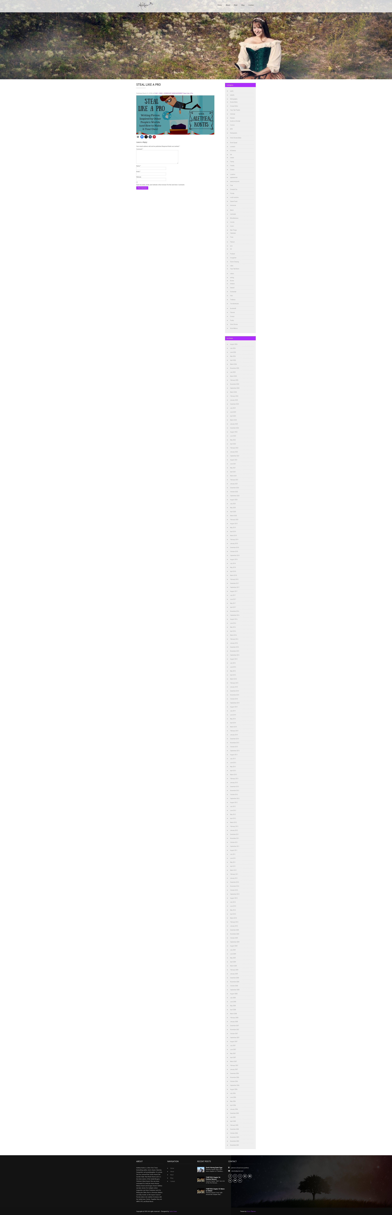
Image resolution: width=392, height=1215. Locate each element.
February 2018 (234, 579)
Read (235, 5)
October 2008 (234, 986)
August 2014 (233, 707)
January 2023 (234, 424)
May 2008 (233, 1005)
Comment (139, 149)
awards (232, 95)
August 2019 (233, 523)
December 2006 (234, 1073)
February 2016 (234, 639)
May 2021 (233, 468)
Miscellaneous (234, 218)
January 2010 (234, 926)
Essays (232, 316)
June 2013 (233, 762)
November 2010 (234, 886)
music (232, 226)
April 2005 (233, 1121)
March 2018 (233, 575)
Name (138, 166)
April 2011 (233, 866)
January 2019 (234, 543)
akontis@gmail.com (237, 1171)
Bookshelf (233, 308)
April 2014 (233, 723)
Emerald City (233, 189)
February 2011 (234, 874)
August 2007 (233, 1041)
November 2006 (234, 1077)
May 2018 (233, 567)
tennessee (233, 205)
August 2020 (233, 499)
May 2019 (233, 527)
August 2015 (233, 659)
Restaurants (233, 133)
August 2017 (233, 591)
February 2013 (234, 778)
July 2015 (233, 663)
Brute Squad (233, 142)
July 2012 (233, 806)
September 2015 (234, 655)
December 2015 (234, 647)
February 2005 (234, 1125)
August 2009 (233, 946)
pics (231, 246)
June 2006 (233, 1097)
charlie (232, 157)
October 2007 (234, 1033)
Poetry (232, 320)
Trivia (231, 237)
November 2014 (234, 695)
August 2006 (233, 1089)
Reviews (232, 118)
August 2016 (233, 619)
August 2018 (233, 559)
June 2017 (233, 599)
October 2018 (234, 551)
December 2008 (234, 978)
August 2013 (233, 754)
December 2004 (234, 1129)
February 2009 (234, 970)
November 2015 (234, 651)
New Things (233, 230)
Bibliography (233, 99)
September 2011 (234, 846)
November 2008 (234, 982)
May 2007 (233, 1053)
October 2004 (234, 1133)
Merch (232, 210)
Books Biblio (234, 102)
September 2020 (234, 496)
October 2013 (234, 747)
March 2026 (233, 364)
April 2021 (233, 472)
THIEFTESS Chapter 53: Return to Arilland (215, 1190)
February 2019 (234, 539)
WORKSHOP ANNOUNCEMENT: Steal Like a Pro (178, 93)
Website (138, 177)
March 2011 (233, 870)
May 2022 (233, 440)
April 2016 (233, 631)
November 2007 (234, 1029)
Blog (242, 5)
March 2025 (233, 376)
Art (231, 249)
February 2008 (234, 1017)
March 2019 (233, 535)
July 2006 (233, 1093)
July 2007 (233, 1045)
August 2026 (233, 344)
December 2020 (234, 488)
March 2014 (233, 727)
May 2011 (233, 862)
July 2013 (233, 758)
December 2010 (234, 882)
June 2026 (233, 352)
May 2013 (233, 766)
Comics (232, 125)
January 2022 (234, 452)
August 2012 (233, 802)
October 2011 (234, 842)
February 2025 (234, 380)
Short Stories (234, 324)
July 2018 (233, 563)
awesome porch (234, 181)
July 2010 (233, 902)
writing (232, 277)
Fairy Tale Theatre (235, 110)
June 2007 (233, 1049)
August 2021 (233, 460)
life (231, 154)
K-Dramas (233, 150)
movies (232, 222)
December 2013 (234, 739)
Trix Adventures (234, 303)
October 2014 (234, 699)
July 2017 (233, 595)
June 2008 (233, 1002)
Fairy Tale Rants (234, 269)
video (231, 266)
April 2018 (233, 571)
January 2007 (234, 1069)
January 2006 (234, 1109)
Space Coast (233, 201)
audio (231, 91)
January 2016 (234, 643)
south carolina (234, 197)
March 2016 (233, 635)
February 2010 (234, 922)
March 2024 (233, 392)
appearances (233, 177)
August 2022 (233, 432)
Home (220, 5)
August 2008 (233, 994)
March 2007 (233, 1061)
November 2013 (234, 743)
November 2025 (234, 368)
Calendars (233, 233)
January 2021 (234, 484)
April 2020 (233, 511)
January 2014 (234, 735)
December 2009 (234, 930)
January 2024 (234, 400)
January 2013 (234, 782)
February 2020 (234, 519)
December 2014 (234, 691)
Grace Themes (251, 1211)
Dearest (232, 288)
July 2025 (233, 372)
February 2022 (234, 448)
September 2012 (234, 798)
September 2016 (234, 615)
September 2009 (234, 942)
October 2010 (234, 890)
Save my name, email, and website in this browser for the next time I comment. (160, 185)
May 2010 (233, 910)
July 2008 (233, 998)
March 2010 (233, 918)
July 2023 (233, 408)
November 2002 (234, 1141)
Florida (232, 193)
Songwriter (233, 258)
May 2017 (233, 603)
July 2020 (233, 503)
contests (232, 146)
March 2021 (233, 476)
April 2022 (233, 444)
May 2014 (233, 719)
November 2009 (234, 934)
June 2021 (233, 464)
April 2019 (233, 531)
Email (138, 171)
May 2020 (233, 507)
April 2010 (233, 914)
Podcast (232, 254)
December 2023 (234, 404)
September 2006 (234, 1085)
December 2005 (234, 1113)
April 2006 (233, 1105)
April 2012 (233, 818)
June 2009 (233, 954)
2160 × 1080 (158, 93)
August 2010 (233, 898)
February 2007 (234, 1065)
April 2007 (233, 1057)
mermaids (233, 214)
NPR (231, 129)
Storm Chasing (234, 262)
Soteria (232, 169)
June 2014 (233, 715)
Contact (251, 5)
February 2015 (234, 683)
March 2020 (233, 515)
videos (232, 273)
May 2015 (233, 671)
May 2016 (233, 627)
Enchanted (233, 291)
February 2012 (234, 826)
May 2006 (233, 1101)
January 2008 (234, 1021)
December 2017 (234, 583)
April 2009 (233, 962)
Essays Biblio (234, 106)
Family (232, 161)
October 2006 (234, 1081)
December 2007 (234, 1025)
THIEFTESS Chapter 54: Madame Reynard (213, 1178)
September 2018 (234, 555)
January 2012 (234, 830)
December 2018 (234, 547)
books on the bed (235, 121)
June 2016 (233, 623)
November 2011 (234, 838)
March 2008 (233, 1013)
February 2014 (234, 731)
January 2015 (234, 687)
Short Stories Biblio (235, 138)
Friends (232, 165)
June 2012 (233, 810)
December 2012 (234, 786)
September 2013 (234, 750)
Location (232, 174)
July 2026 (233, 348)
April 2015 (233, 675)
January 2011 (234, 878)
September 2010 (234, 894)
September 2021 (234, 456)
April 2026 (233, 360)
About (228, 5)
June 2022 (233, 436)
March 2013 (233, 774)
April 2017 (233, 607)
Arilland (232, 284)
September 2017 (234, 587)
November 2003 (234, 1137)
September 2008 (234, 990)
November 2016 (234, 611)
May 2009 (233, 958)
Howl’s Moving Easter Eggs (214, 1167)
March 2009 (233, 966)
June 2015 (233, 667)
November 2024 (234, 384)
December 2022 (234, 428)
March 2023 (233, 420)
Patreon (232, 242)
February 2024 (234, 396)
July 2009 (233, 950)
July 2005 (233, 1117)
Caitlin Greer (173, 1211)
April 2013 (233, 770)
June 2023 (233, 412)
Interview (232, 114)
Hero (231, 295)
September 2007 (234, 1037)
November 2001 (234, 1145)
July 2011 (233, 854)
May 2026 (233, 356)
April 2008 (233, 1009)
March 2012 (233, 822)
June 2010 (233, 906)
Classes (232, 312)
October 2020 (234, 492)
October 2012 (234, 794)
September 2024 (234, 388)
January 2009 (234, 974)
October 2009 (234, 938)
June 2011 (233, 858)
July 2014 (233, 711)
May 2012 (233, 814)
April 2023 (233, 416)
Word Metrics (234, 328)
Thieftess (232, 299)
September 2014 (234, 703)
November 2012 (234, 790)
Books (232, 280)
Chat (231, 185)
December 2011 (234, 834)
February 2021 (234, 480)
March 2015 (233, 679)
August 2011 (233, 850)
